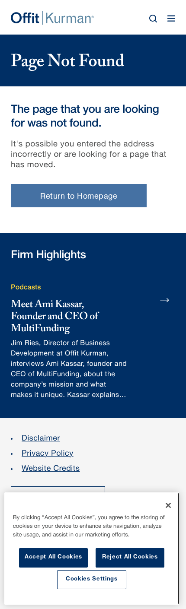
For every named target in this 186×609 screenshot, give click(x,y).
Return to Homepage (78, 197)
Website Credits (51, 469)
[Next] (165, 300)
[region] (91, 548)
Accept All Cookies (53, 557)
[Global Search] (153, 18)
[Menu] (171, 18)
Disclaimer (41, 439)
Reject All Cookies (130, 557)
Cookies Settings (92, 579)
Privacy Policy (48, 454)
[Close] (168, 505)
